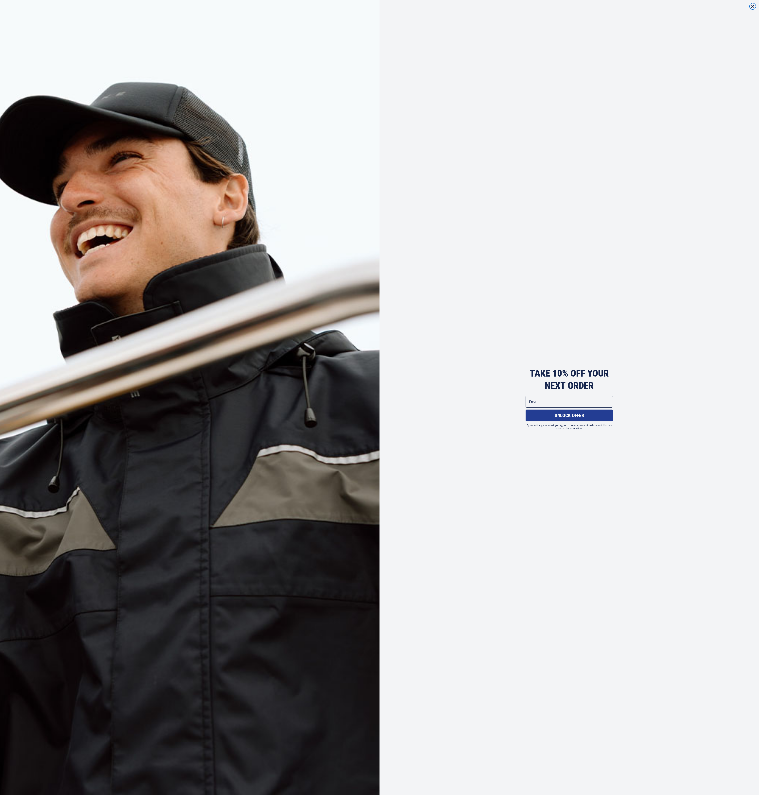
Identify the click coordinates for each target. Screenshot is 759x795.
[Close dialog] (753, 6)
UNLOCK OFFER (569, 415)
